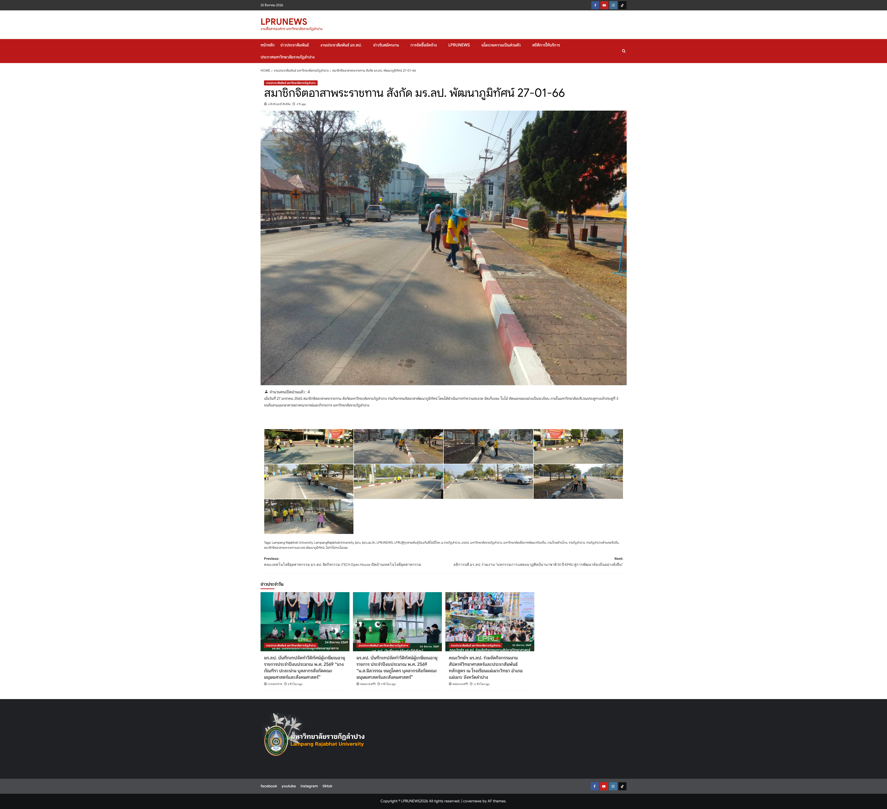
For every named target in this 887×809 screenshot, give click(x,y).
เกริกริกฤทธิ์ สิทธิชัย (279, 104)
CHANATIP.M (275, 684)
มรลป (465, 542)
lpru (358, 542)
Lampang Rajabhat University (292, 542)
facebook (269, 786)
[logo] (314, 737)
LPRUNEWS (284, 21)
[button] (624, 51)
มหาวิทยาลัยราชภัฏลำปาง (486, 542)
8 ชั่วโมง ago (295, 684)
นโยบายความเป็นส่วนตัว (501, 45)
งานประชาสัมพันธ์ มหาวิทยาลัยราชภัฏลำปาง (291, 83)
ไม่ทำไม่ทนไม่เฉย (337, 547)
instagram (309, 786)
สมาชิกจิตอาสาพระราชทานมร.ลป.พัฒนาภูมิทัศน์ (294, 547)
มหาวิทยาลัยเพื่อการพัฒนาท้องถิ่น (524, 542)
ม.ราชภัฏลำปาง (450, 542)
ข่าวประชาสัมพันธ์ (294, 45)
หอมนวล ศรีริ (368, 684)
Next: (538, 561)
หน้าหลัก (268, 45)
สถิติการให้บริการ (546, 45)
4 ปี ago (301, 104)
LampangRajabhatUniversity (334, 542)
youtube (289, 786)
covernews (472, 801)
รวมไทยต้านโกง (557, 542)
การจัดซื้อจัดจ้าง (423, 45)
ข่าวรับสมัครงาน (386, 45)
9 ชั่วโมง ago (388, 684)
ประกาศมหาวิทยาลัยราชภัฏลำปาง (288, 57)
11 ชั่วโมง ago (482, 684)
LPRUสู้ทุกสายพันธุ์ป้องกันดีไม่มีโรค (417, 542)
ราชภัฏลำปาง (577, 542)
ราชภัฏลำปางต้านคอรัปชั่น (602, 542)
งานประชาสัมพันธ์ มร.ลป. (341, 45)
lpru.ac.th (368, 542)
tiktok (327, 786)
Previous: (342, 561)
